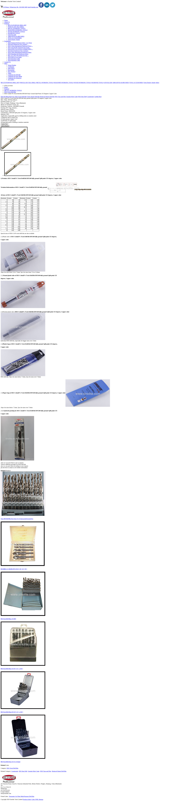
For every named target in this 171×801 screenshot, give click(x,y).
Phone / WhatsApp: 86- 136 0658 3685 (16, 7)
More (6, 63)
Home (6, 20)
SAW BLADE (108, 82)
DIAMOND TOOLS (97, 82)
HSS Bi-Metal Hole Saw (8, 96)
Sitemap (41, 799)
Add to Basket (5, 126)
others (157, 82)
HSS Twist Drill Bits (10, 92)
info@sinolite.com (33, 7)
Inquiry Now (4, 124)
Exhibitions (7, 41)
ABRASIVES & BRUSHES (120, 82)
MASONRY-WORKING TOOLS (64, 82)
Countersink (90, 96)
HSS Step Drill (82, 96)
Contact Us (7, 62)
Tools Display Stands (149, 82)
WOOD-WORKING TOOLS (82, 82)
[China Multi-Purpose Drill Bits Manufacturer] (8, 17)
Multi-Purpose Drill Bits (27, 796)
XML (37, 799)
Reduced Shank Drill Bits (47, 96)
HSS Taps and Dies (60, 96)
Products (7, 23)
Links (33, 799)
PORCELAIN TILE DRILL (28, 82)
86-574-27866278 (6, 787)
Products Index (27, 799)
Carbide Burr (98, 96)
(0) (4, 7)
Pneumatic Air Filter (15, 796)
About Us (7, 22)
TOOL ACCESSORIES (136, 82)
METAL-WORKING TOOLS (45, 82)
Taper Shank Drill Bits (33, 96)
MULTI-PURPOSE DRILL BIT (10, 82)
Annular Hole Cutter (72, 96)
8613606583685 (5, 790)
